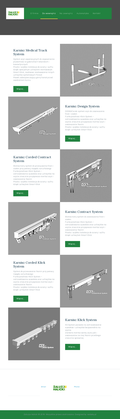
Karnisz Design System (82, 106)
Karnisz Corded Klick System (29, 264)
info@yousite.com (37, 389)
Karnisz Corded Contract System (32, 159)
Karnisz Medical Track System (30, 52)
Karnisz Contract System (84, 211)
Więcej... (21, 89)
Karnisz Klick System (81, 320)
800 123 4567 (81, 389)
